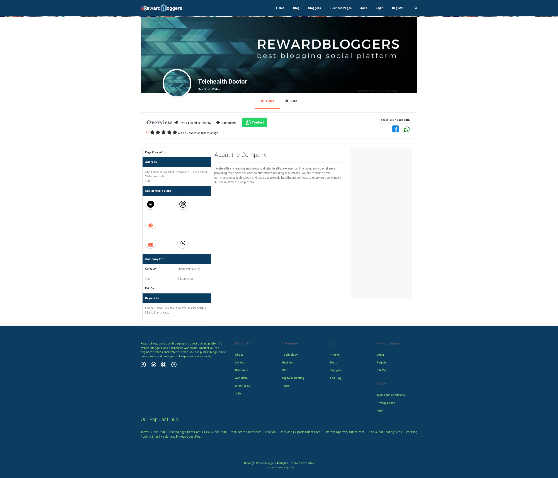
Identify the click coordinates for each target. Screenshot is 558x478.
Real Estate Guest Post (245, 432)
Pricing (334, 354)
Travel (286, 385)
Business (288, 362)
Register (398, 8)
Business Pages (341, 8)
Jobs (363, 8)
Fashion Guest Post (278, 432)
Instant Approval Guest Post (345, 432)
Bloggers (314, 8)
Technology (290, 354)
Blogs (333, 362)
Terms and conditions (391, 395)
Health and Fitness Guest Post (181, 436)
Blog (296, 8)
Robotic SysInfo (285, 467)
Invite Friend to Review (194, 122)
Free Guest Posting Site (384, 432)
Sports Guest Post (307, 432)
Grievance (241, 370)
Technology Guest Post (185, 432)
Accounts (241, 378)
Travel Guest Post (153, 432)
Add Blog (336, 378)
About (239, 354)
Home (280, 8)
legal (380, 410)
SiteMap (382, 370)
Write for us (242, 385)
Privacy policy (386, 402)
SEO (285, 370)
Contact (258, 122)
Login (379, 8)
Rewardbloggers (266, 463)
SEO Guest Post (215, 432)
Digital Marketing (293, 378)
